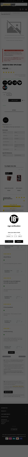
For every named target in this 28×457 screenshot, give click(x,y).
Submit (19, 241)
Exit (9, 241)
